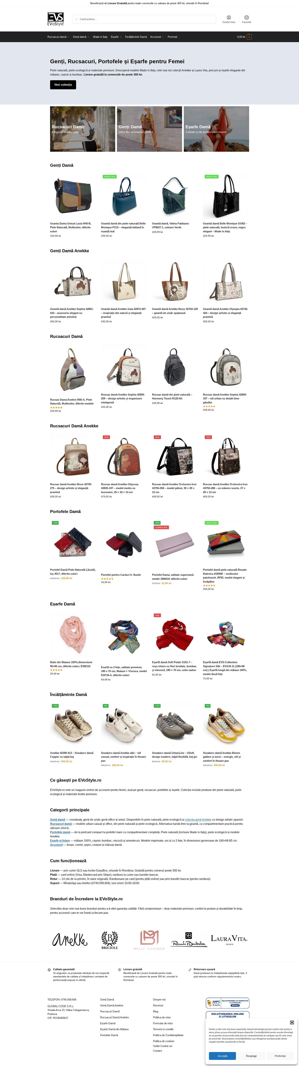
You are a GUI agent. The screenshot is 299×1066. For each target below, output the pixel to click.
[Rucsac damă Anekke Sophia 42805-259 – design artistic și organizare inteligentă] (124, 367)
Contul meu (229, 22)
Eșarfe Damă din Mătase (114, 1029)
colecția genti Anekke (198, 819)
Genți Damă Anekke (69, 250)
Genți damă (57, 819)
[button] (292, 1022)
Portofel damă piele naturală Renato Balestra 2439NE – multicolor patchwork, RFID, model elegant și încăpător (225, 575)
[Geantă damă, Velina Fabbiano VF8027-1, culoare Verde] (175, 196)
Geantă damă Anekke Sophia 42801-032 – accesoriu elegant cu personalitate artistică (72, 312)
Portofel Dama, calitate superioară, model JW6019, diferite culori (173, 576)
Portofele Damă (65, 511)
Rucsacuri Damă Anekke (74, 425)
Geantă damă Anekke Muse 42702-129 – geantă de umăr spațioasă (175, 310)
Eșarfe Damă (198, 126)
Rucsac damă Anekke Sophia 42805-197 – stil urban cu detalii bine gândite (225, 398)
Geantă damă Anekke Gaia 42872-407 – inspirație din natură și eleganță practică (123, 312)
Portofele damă (60, 832)
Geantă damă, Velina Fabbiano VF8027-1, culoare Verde (170, 225)
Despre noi (159, 999)
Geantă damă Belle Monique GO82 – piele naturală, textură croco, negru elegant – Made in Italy (225, 227)
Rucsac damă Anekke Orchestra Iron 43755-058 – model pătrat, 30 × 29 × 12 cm (174, 488)
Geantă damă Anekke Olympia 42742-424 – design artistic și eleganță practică (225, 312)
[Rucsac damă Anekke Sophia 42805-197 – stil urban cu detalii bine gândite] (226, 367)
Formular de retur (163, 1023)
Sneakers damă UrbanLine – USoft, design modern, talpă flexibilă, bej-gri (174, 754)
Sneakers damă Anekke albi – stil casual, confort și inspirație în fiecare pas (123, 756)
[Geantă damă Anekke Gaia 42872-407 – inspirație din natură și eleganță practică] (124, 281)
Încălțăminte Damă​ (68, 694)
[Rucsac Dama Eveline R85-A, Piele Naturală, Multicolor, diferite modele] (73, 369)
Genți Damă (130, 126)
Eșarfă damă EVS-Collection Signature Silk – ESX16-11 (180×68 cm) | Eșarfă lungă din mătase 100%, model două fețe (225, 668)
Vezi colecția (63, 84)
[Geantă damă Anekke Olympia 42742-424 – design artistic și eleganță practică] (226, 281)
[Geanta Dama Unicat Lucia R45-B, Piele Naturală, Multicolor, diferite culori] (73, 196)
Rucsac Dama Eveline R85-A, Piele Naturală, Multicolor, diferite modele (72, 401)
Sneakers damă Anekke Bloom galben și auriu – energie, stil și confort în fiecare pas (222, 756)
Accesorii (56, 844)
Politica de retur (162, 1017)
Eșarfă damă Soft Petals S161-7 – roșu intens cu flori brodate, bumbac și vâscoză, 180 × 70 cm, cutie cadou (174, 666)
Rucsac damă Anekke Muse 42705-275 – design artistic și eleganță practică (71, 488)
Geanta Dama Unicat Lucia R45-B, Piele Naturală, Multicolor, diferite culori (70, 227)
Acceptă (222, 1055)
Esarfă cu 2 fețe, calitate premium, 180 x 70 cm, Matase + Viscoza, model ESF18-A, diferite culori (124, 671)
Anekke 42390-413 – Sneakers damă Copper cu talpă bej (71, 754)
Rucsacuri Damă (68, 126)
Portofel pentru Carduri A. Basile (121, 574)
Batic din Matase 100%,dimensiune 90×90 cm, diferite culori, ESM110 (71, 664)
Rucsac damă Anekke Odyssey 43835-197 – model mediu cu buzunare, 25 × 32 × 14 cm (119, 488)
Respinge (251, 1055)
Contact (157, 1050)
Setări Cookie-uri (162, 1046)
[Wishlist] (90, 178)
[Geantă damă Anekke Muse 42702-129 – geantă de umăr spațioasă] (175, 281)
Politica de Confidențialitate (168, 1035)
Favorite (246, 22)
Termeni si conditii (163, 1029)
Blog (155, 1011)
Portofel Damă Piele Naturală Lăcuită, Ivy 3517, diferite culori (72, 571)
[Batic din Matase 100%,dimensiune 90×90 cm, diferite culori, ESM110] (73, 635)
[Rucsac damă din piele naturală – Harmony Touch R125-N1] (175, 367)
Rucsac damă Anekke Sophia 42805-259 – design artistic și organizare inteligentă (123, 398)
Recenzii (158, 1005)
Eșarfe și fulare (60, 840)
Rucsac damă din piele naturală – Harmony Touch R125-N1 (172, 396)
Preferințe (280, 1055)
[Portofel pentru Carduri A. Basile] (124, 544)
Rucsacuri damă (61, 823)
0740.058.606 (68, 999)
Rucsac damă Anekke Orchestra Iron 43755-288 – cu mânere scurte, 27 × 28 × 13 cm (225, 488)
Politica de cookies (163, 1041)
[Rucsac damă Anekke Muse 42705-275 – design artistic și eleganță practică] (73, 456)
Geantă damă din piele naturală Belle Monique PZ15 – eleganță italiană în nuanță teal (123, 227)
